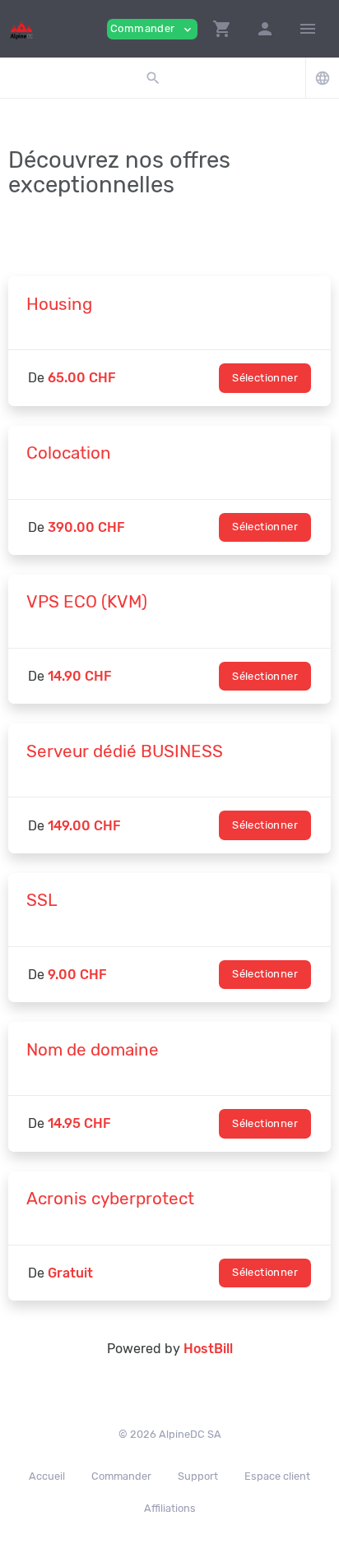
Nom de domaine (92, 1050)
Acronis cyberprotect (110, 1198)
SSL (42, 900)
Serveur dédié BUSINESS (124, 751)
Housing (59, 304)
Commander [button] (152, 29)
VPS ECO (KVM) (86, 602)
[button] (222, 28)
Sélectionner (265, 378)
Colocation (68, 453)
